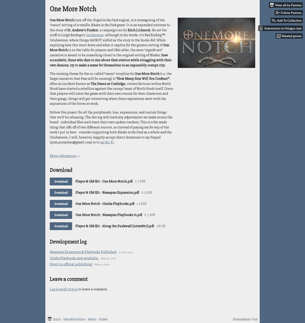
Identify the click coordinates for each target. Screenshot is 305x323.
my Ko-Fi (107, 142)
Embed (103, 319)
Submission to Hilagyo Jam (283, 28)
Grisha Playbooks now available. (74, 258)
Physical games (241, 319)
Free (254, 319)
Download (61, 181)
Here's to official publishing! (71, 264)
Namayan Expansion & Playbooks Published (83, 252)
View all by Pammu (74, 319)
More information (63, 156)
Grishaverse (95, 35)
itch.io (57, 319)
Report (92, 319)
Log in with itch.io (63, 289)
